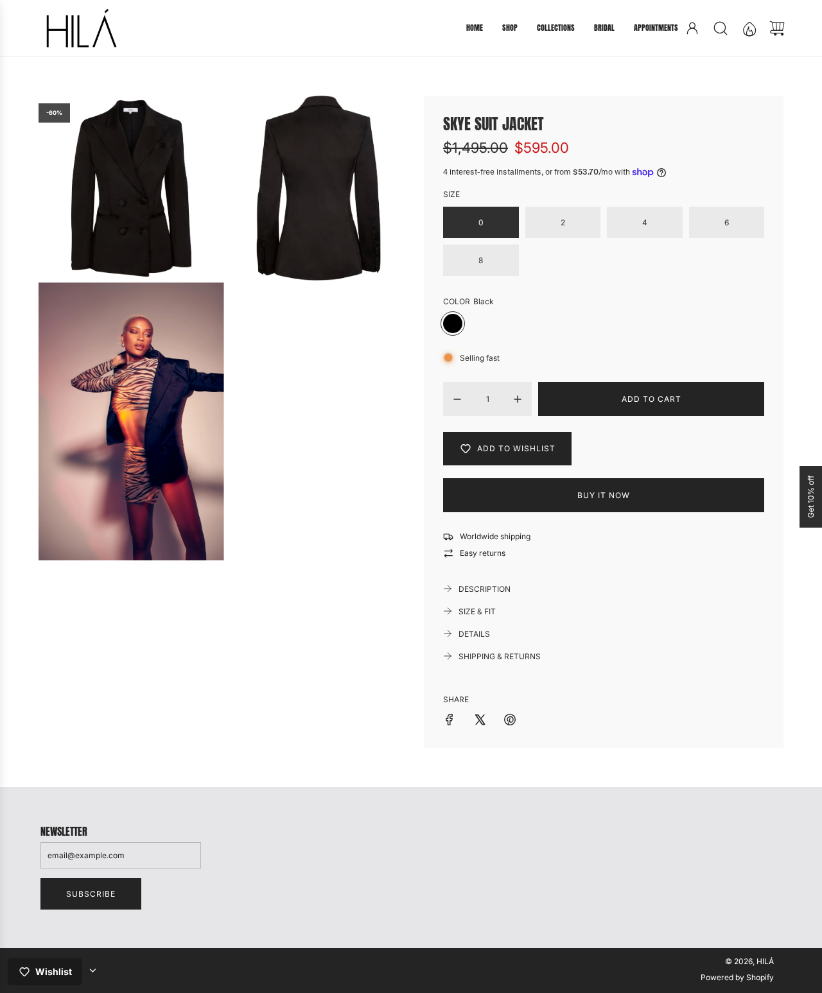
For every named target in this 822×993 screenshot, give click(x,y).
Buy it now (603, 495)
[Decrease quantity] (457, 399)
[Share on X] (480, 721)
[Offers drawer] (749, 28)
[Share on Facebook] (449, 721)
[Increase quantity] (517, 399)
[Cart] (777, 28)
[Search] (720, 28)
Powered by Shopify (737, 977)
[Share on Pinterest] (510, 721)
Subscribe (91, 894)
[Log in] (692, 28)
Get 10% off (811, 497)
